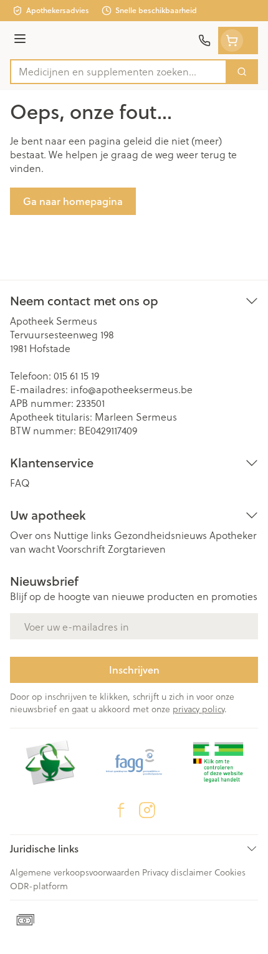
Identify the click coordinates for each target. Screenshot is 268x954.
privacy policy (198, 708)
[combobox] (118, 71)
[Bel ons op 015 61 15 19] (204, 40)
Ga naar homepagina (73, 201)
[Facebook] (121, 810)
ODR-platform (39, 885)
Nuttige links (83, 535)
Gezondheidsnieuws (160, 535)
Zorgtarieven (137, 548)
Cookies (230, 872)
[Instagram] (147, 810)
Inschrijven (134, 669)
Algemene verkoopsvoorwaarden (75, 872)
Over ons (30, 535)
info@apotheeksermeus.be (131, 389)
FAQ (20, 482)
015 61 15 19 (76, 375)
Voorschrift (81, 548)
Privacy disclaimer (177, 872)
